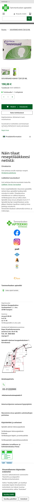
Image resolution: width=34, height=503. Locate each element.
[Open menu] (3, 13)
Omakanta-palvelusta (8, 173)
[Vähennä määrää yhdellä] (3, 97)
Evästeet (4, 433)
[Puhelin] (17, 389)
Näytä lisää (5, 130)
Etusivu (3, 30)
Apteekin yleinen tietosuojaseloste (13, 427)
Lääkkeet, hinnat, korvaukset (11, 184)
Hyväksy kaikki (9, 494)
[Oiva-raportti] (17, 278)
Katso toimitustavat (17, 113)
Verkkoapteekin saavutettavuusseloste (14, 440)
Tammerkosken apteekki (21, 7)
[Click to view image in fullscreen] (17, 50)
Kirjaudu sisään (21, 14)
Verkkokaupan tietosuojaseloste (12, 431)
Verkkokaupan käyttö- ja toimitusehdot (14, 436)
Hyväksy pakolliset (10, 499)
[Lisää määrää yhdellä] (12, 97)
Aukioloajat (4, 1)
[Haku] (29, 18)
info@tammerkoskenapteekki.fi (12, 395)
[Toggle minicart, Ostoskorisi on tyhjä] (30, 13)
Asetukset (23, 499)
